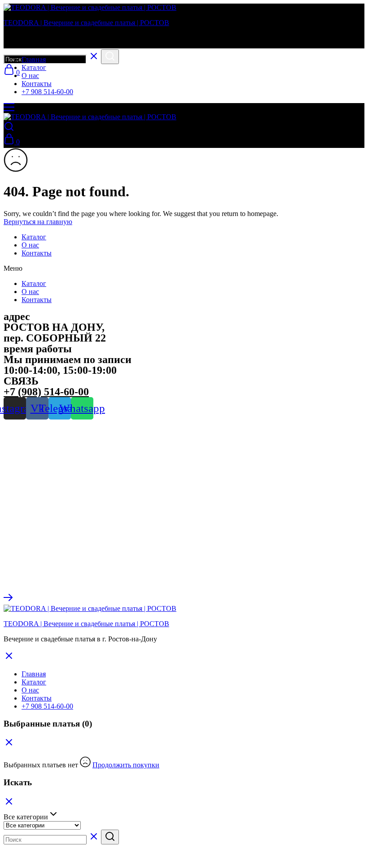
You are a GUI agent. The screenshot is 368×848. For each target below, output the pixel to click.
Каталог (34, 67)
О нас (30, 75)
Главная (34, 59)
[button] (184, 268)
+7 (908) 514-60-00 (46, 392)
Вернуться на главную (38, 221)
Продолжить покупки (125, 765)
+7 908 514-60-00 (47, 91)
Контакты (37, 83)
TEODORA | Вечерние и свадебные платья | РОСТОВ (86, 22)
